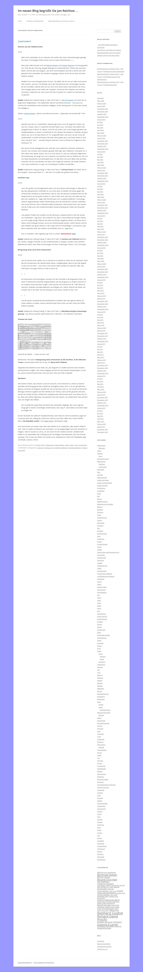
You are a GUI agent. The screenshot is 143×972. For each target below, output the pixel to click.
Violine (99, 838)
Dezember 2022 (102, 173)
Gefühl (99, 550)
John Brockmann (68, 100)
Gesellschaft (101, 558)
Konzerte (100, 643)
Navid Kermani (104, 905)
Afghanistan (101, 445)
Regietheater (101, 769)
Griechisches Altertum (104, 574)
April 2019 (100, 291)
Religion (100, 771)
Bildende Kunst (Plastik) (105, 504)
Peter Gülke (115, 907)
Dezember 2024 (102, 109)
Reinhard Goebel (110, 913)
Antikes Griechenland (104, 483)
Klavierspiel (101, 630)
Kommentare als (104, 947)
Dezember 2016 (102, 365)
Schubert (117, 922)
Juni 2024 (100, 125)
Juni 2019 (100, 285)
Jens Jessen (101, 898)
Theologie (100, 825)
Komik (99, 641)
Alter (98, 472)
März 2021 (100, 229)
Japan (99, 608)
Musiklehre (101, 697)
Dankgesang (48, 448)
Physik (99, 753)
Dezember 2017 (102, 333)
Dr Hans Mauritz (113, 887)
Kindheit (100, 622)
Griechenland (101, 571)
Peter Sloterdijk (103, 909)
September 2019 (102, 277)
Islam (99, 600)
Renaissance (101, 774)
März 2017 (100, 357)
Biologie (101, 715)
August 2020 (101, 248)
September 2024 (102, 117)
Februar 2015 (101, 424)
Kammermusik (102, 619)
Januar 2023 (101, 170)
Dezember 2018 (102, 301)
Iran (98, 595)
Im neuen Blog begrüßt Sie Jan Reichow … (48, 11)
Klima (99, 632)
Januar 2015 (101, 427)
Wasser (99, 852)
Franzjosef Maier (103, 891)
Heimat (101, 705)
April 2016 (100, 387)
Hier (27, 178)
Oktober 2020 (101, 242)
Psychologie (101, 766)
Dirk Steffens (102, 887)
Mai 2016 (100, 384)
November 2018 (102, 304)
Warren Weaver (52, 65)
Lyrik (98, 673)
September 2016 (102, 373)
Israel (99, 603)
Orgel (99, 737)
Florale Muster (102, 534)
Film (98, 528)
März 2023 (100, 165)
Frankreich (100, 539)
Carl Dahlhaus (103, 881)
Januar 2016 (101, 395)
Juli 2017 (100, 347)
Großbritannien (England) (105, 576)
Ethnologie (100, 523)
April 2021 (100, 226)
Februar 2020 (101, 264)
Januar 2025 (101, 106)
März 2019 (100, 293)
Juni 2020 (100, 253)
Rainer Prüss (114, 909)
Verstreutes (83, 445)
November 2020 (102, 240)
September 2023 (102, 149)
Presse (99, 763)
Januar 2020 (101, 266)
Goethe (120, 891)
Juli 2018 (100, 315)
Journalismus (101, 614)
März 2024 (100, 133)
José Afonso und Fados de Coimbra (109, 50)
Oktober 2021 (101, 210)
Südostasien (101, 809)
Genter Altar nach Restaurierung (108, 552)
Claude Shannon (68, 65)
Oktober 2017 (101, 339)
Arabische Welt (102, 486)
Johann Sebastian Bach (108, 899)
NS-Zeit (99, 726)
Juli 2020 (100, 250)
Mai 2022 (100, 192)
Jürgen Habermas (113, 902)
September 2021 (102, 213)
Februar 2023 (101, 168)
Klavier (99, 627)
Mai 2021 (100, 224)
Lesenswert (24, 41)
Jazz (98, 611)
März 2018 (100, 325)
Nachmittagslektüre (74, 448)
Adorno (100, 872)
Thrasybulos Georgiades (105, 926)
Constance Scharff (104, 885)
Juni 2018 (100, 317)
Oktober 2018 (101, 307)
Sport (76, 445)
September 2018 (102, 309)
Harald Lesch (120, 893)
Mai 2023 (100, 160)
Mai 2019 (100, 288)
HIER (65, 421)
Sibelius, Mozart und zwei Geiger (108, 55)
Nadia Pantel (48, 421)
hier (73, 234)
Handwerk (100, 579)
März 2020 (100, 261)
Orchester (100, 734)
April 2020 (100, 258)
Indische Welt (101, 587)
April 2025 (100, 98)
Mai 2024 (100, 128)
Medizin (100, 683)
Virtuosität (100, 844)
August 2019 (101, 280)
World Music (101, 860)
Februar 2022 (101, 200)
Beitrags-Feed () (103, 944)
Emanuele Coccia (105, 888)
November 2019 (102, 272)
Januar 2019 (101, 299)
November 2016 (102, 368)
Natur (72, 445)
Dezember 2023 (102, 141)
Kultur (99, 651)
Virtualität (100, 841)
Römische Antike (102, 779)
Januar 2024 (101, 138)
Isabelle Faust (113, 897)
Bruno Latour (103, 877)
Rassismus (114, 910)
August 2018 (101, 312)
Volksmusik (101, 849)
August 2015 (101, 408)
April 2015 (100, 419)
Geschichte (101, 555)
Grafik (99, 568)
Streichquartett (102, 803)
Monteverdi (111, 903)
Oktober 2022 (101, 178)
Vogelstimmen (102, 846)
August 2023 (101, 152)
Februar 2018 (101, 328)
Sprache (100, 798)
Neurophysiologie (103, 723)
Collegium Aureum (105, 883)
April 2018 (100, 323)
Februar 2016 (101, 392)
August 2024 (101, 120)
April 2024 (100, 130)
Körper (99, 646)
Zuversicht (100, 47)
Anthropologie (102, 478)
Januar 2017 (101, 363)
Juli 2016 (100, 379)
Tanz (99, 817)
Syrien (99, 814)
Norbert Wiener (29, 113)
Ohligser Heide (103, 907)
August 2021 (101, 216)
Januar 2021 (101, 234)
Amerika (100, 475)
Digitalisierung (102, 518)
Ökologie (100, 729)
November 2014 (102, 432)
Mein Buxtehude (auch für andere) (109, 53)
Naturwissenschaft (103, 713)
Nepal (99, 718)
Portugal (100, 761)
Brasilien (100, 510)
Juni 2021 (100, 221)
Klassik (99, 624)
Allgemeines (50, 445)
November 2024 (102, 112)
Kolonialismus (102, 638)
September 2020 (102, 245)
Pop (98, 758)
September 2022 (102, 181)
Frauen (99, 542)
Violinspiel (118, 926)
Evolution (100, 526)
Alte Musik (100, 470)
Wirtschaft (100, 857)
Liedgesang (101, 665)
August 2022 (101, 184)
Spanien (100, 793)
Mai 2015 (100, 416)
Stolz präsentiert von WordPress (44, 963)
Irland (99, 598)
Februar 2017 (101, 360)
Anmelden (100, 941)
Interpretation (59, 445)
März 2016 (100, 389)
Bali (98, 496)
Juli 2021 (100, 218)
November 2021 (102, 208)
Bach (105, 873)
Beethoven (112, 872)
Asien (99, 494)
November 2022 (102, 176)
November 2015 (102, 400)
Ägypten (100, 453)
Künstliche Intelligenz (60, 448)
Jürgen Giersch (102, 616)
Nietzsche (115, 905)
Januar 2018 (101, 331)
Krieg (99, 649)
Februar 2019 (101, 296)
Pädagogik (100, 739)
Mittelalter (100, 689)
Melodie (100, 686)
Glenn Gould (113, 891)
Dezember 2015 (102, 397)
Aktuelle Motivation (110, 85)
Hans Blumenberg (106, 892)
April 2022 (100, 194)
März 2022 (100, 197)
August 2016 (101, 376)
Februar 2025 (101, 104)
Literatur (103, 657)
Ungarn (99, 833)
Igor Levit (113, 895)
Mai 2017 (100, 352)
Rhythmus (100, 777)
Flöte (98, 536)
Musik (102, 659)
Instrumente (101, 590)
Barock (99, 499)
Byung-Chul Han (107, 879)
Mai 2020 (100, 256)
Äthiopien (102, 448)
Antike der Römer (103, 480)
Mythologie (101, 699)
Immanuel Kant (102, 896)
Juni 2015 (100, 413)
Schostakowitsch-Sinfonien (106, 785)
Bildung (99, 507)
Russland (100, 782)
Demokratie (115, 885)
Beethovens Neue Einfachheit (114, 71)
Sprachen (102, 662)
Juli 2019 (100, 283)
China (99, 515)
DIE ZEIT (122, 885)
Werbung (100, 854)
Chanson (100, 512)
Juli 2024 (100, 122)
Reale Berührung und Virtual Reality (61, 21)
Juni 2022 (100, 189)
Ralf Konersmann (103, 911)
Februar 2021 (101, 232)
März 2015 (100, 421)
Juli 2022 (100, 186)
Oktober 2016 (101, 371)
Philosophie (101, 745)
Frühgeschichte (102, 544)
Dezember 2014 (102, 429)
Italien (99, 606)
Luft (98, 670)
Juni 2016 (100, 381)
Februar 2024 (101, 136)
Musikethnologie (102, 694)
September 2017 (102, 341)
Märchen (100, 678)
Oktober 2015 (101, 403)
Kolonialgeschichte (103, 635)
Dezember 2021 (102, 205)
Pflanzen (100, 742)
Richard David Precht (107, 918)
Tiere (99, 828)
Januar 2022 (101, 202)
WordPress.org (102, 949)
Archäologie (101, 488)
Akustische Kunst (103, 459)
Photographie (101, 750)
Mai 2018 (100, 320)
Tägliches (102, 464)
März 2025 (100, 101)
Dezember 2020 (102, 237)
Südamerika (101, 806)
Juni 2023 (100, 157)
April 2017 (100, 355)
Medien (99, 681)
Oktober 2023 (101, 146)
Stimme (99, 801)
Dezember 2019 (102, 269)
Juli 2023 (100, 154)
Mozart (99, 691)
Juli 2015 (100, 411)
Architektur (101, 491)
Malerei (99, 675)
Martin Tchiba (101, 903)
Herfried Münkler (103, 895)
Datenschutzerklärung (34, 21)
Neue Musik (101, 721)
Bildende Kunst (102, 502)
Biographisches (105, 710)
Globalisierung (102, 566)
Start (20, 21)
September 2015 (102, 405)
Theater (100, 822)
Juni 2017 (100, 349)
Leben (67, 445)
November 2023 (102, 144)
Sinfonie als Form (103, 787)
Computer (40, 448)
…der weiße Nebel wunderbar (107, 45)
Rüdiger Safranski (105, 922)
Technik (99, 819)
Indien (99, 584)
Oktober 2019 (101, 275)
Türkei (99, 830)
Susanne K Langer (107, 924)
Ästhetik (101, 747)
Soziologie (100, 790)
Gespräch (100, 560)
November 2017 (102, 336)
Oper (99, 731)
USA (98, 836)
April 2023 (100, 162)
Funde (99, 547)
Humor (99, 582)
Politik (99, 755)
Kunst (100, 654)
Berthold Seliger (107, 875)
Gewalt (99, 563)
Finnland (100, 531)
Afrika (99, 451)
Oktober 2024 (101, 114)
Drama (99, 520)
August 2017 (101, 344)
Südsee (99, 811)
